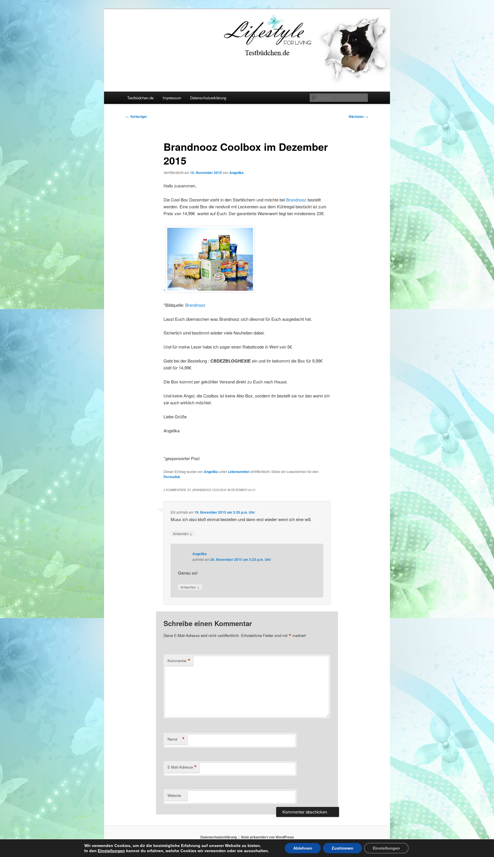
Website (174, 795)
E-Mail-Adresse (182, 767)
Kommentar (179, 660)
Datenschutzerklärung (208, 97)
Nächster (358, 116)
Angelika (236, 172)
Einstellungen (111, 850)
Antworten (182, 533)
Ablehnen (302, 848)
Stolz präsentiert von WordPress (267, 837)
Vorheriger (136, 116)
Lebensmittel (238, 471)
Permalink (172, 476)
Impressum (172, 97)
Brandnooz (296, 200)
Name (176, 739)
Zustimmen (342, 848)
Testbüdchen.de (140, 97)
